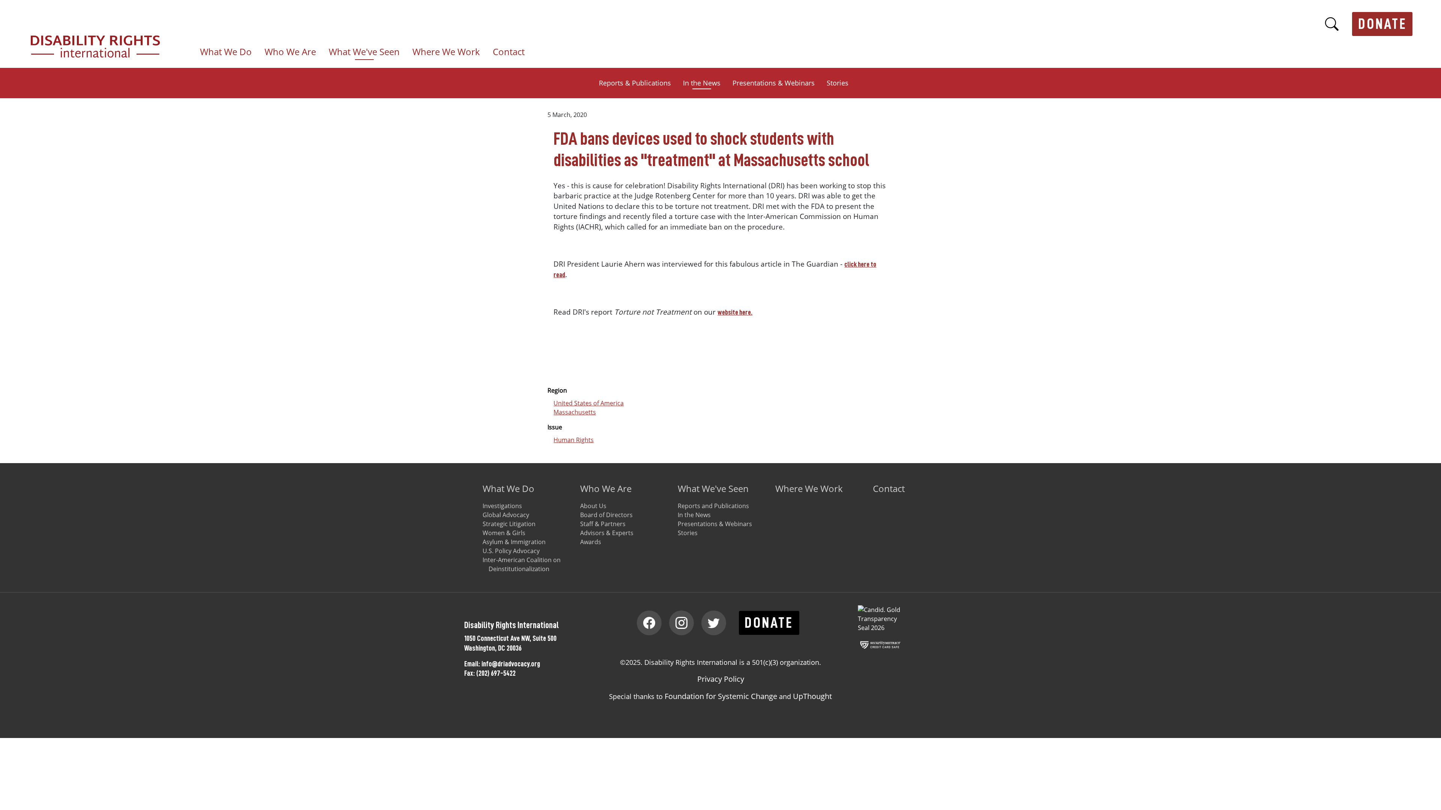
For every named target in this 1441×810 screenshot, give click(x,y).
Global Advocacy (506, 515)
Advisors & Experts (606, 533)
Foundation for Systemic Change (721, 696)
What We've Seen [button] (364, 52)
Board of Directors (606, 515)
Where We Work (446, 52)
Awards (590, 542)
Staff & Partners (603, 524)
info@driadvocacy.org (510, 664)
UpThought (812, 696)
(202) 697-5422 (496, 673)
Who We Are (606, 488)
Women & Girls (504, 533)
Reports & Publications (635, 82)
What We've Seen (713, 488)
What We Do (508, 488)
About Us (593, 506)
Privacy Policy (720, 679)
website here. (734, 312)
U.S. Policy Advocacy (511, 551)
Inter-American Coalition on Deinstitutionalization (522, 564)
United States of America (589, 403)
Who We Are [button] (290, 52)
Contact (509, 52)
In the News (701, 82)
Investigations (502, 506)
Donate (1382, 24)
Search (1332, 24)
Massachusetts (575, 412)
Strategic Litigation (509, 524)
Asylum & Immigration (514, 542)
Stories (837, 82)
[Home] (98, 39)
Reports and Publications (713, 506)
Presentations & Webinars (774, 82)
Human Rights (574, 440)
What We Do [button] (226, 52)
